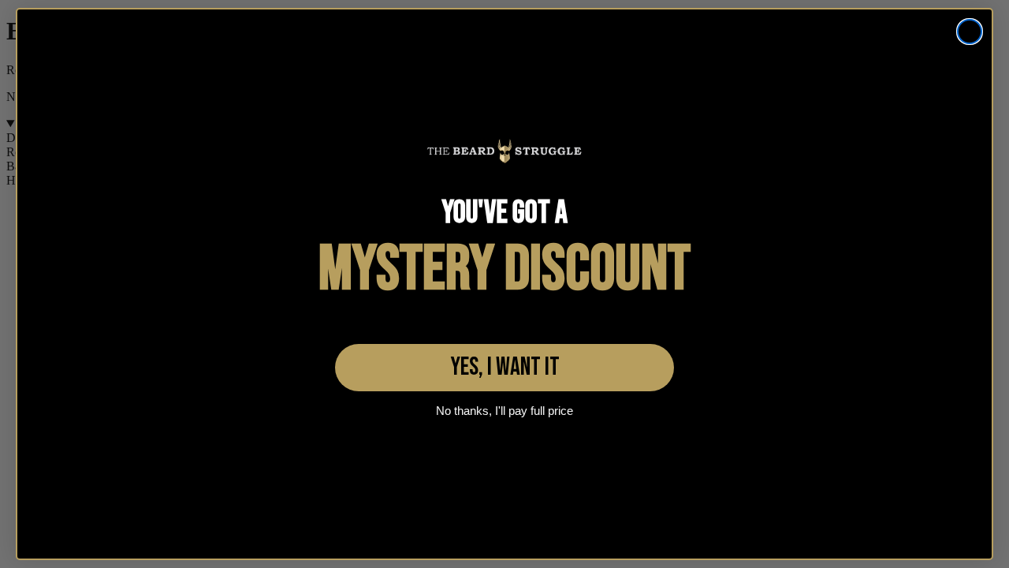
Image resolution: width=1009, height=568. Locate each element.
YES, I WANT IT (505, 367)
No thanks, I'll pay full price (504, 410)
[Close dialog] (969, 31)
